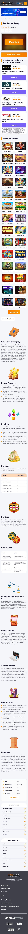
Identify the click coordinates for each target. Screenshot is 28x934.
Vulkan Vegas (16, 114)
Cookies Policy (5, 888)
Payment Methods (6, 903)
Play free (14, 42)
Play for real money (14, 54)
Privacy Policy (5, 885)
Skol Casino (16, 83)
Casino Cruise (16, 97)
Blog (2, 895)
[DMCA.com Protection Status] (19, 924)
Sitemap (3, 909)
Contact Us (4, 892)
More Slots (14, 312)
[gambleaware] (14, 918)
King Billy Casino (17, 66)
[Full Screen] (10, 30)
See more (13, 797)
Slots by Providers (6, 900)
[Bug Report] (6, 30)
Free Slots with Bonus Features (10, 906)
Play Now (14, 77)
